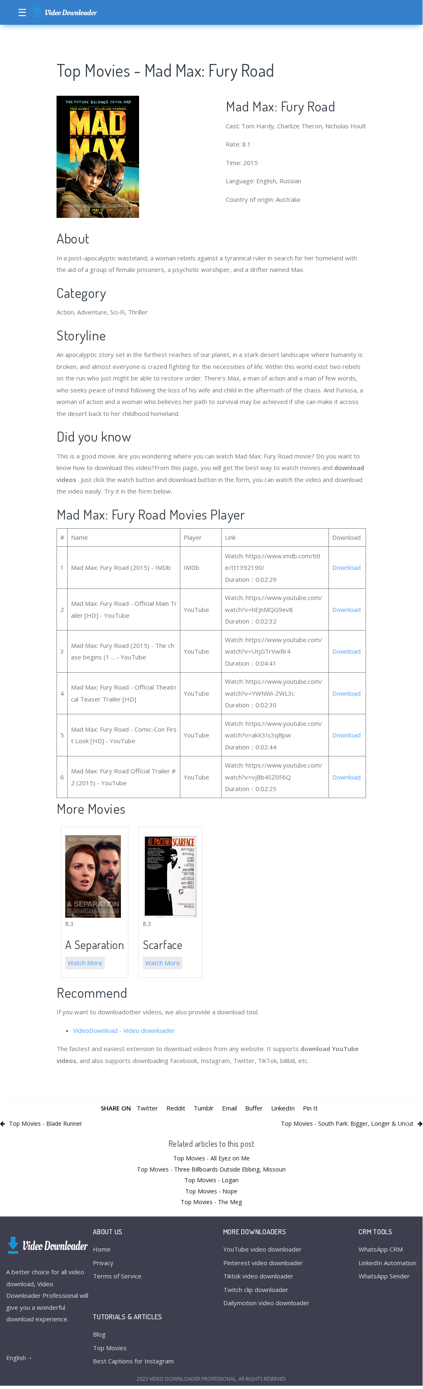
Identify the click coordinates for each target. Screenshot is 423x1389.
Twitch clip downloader (255, 1289)
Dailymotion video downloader (266, 1303)
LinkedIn (283, 1108)
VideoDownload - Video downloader (124, 1030)
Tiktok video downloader (258, 1276)
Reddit (175, 1108)
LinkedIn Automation (387, 1263)
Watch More (85, 963)
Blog (99, 1334)
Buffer (254, 1108)
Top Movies (110, 1348)
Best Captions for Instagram (133, 1361)
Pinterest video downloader (263, 1263)
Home (102, 1249)
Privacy (103, 1263)
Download (346, 567)
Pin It (310, 1108)
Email (229, 1108)
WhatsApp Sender (384, 1276)
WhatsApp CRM (381, 1249)
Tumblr (204, 1108)
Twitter (147, 1108)
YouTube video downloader (262, 1249)
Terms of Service (117, 1276)
